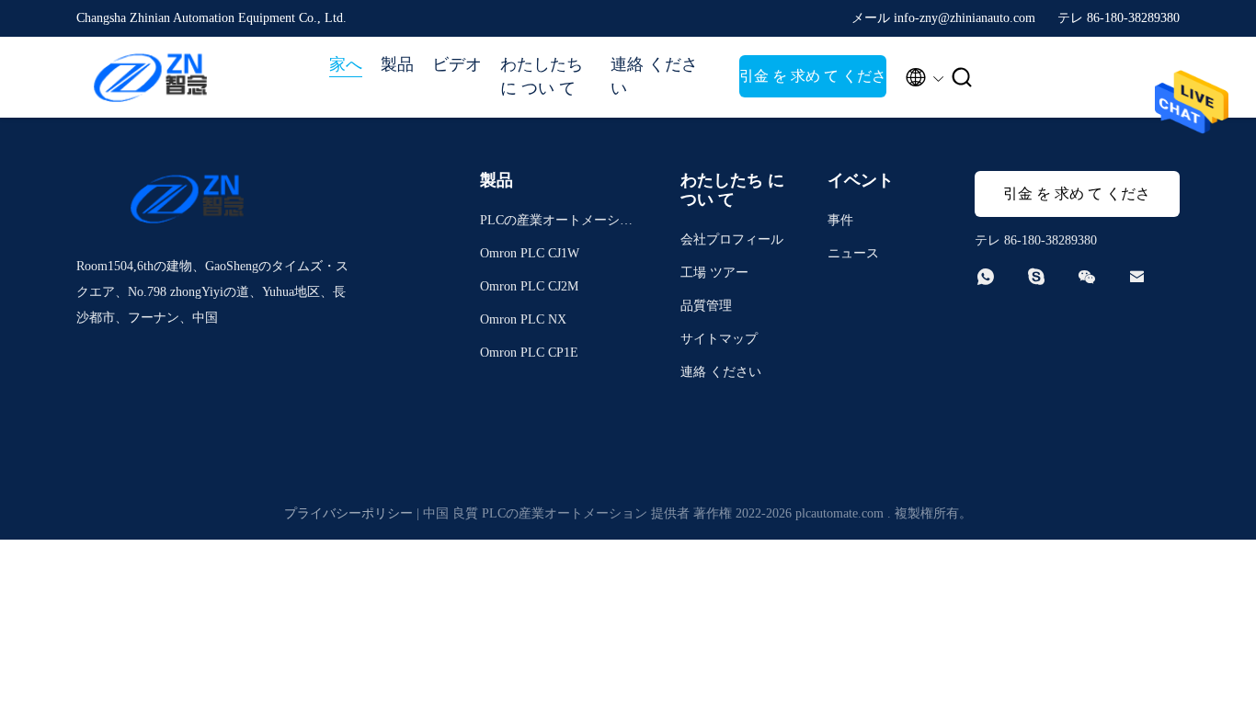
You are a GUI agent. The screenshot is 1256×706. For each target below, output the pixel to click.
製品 (397, 64)
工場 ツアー (714, 272)
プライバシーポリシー (348, 513)
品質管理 (706, 306)
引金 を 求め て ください (812, 82)
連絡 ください (654, 76)
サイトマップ (719, 339)
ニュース (853, 253)
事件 (840, 220)
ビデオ (457, 64)
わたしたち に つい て (541, 76)
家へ (345, 64)
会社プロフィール (731, 239)
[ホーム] (149, 77)
